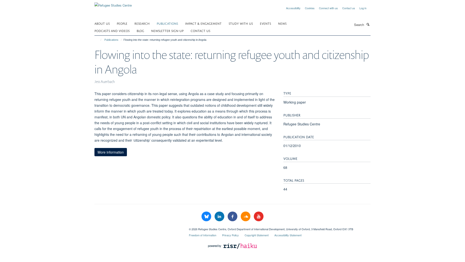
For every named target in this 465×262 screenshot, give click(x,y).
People (122, 23)
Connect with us (328, 8)
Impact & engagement (203, 23)
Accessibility (293, 8)
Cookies (310, 8)
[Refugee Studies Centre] (113, 3)
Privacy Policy (230, 235)
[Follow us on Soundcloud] (246, 216)
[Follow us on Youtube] (259, 216)
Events (265, 23)
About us (102, 23)
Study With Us (241, 23)
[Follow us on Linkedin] (220, 216)
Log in (362, 8)
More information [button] (111, 152)
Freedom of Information (202, 235)
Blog (140, 30)
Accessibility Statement (288, 235)
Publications (167, 23)
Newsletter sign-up (167, 30)
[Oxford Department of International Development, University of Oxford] (138, 227)
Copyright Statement (257, 235)
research (142, 23)
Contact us (348, 8)
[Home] (98, 39)
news (282, 23)
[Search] (368, 24)
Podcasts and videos (112, 30)
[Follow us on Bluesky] (207, 216)
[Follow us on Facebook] (233, 216)
